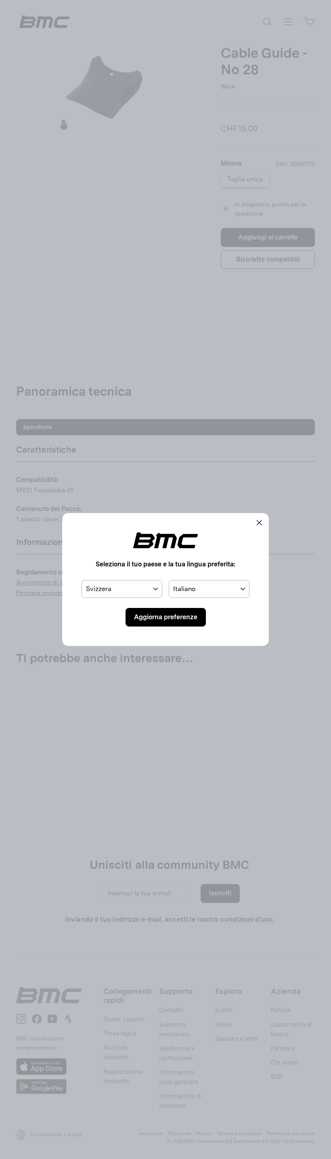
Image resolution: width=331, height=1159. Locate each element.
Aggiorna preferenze (165, 617)
